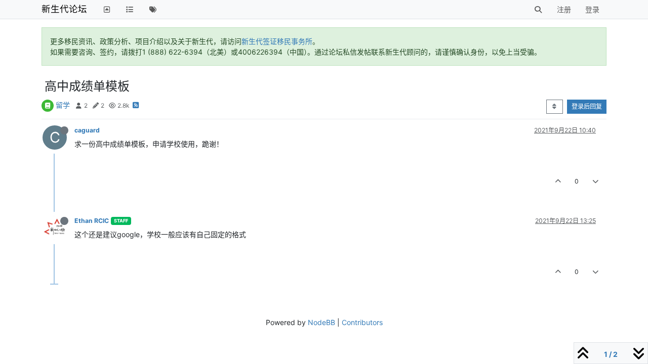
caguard (87, 130)
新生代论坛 (64, 9)
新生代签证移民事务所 (276, 41)
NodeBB (321, 322)
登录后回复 (587, 106)
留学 (63, 105)
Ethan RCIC (91, 220)
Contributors (362, 322)
